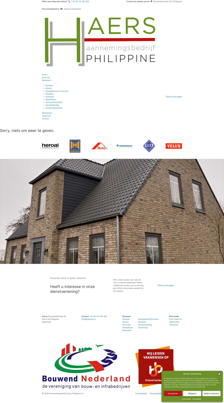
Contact (45, 118)
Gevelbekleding (52, 105)
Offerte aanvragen (174, 96)
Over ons (46, 77)
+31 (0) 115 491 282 (80, 1)
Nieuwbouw (51, 99)
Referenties (47, 113)
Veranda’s (50, 96)
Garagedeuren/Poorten (148, 319)
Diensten (46, 80)
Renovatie (126, 330)
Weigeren (192, 393)
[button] (219, 374)
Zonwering (142, 327)
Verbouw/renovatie (54, 102)
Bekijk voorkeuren (211, 393)
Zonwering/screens (54, 108)
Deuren (49, 88)
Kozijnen (49, 85)
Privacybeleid (196, 399)
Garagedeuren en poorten (57, 91)
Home (44, 75)
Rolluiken (49, 94)
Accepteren (173, 393)
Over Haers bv (175, 319)
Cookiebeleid (186, 399)
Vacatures (46, 116)
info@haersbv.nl (89, 319)
